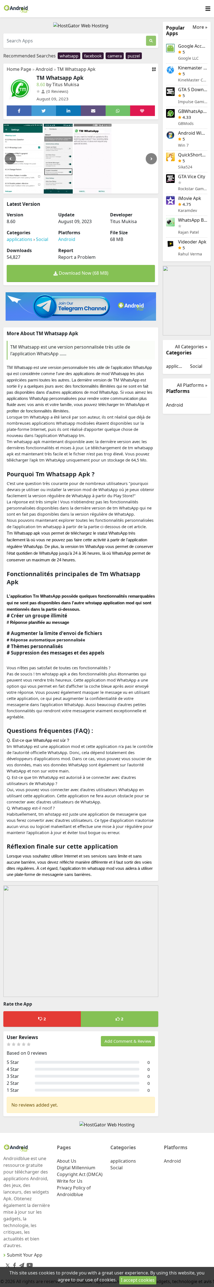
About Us (66, 1161)
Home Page (19, 69)
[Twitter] (8, 1265)
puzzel (134, 56)
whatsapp (69, 56)
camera (115, 56)
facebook (93, 56)
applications (19, 239)
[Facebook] (13, 1264)
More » (200, 27)
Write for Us (69, 1181)
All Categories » (191, 347)
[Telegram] (20, 1264)
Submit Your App (24, 1255)
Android (44, 69)
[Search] (151, 41)
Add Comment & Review (127, 1041)
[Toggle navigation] (208, 9)
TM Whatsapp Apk (76, 69)
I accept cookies (138, 1280)
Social (42, 239)
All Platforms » (192, 385)
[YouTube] (28, 1264)
